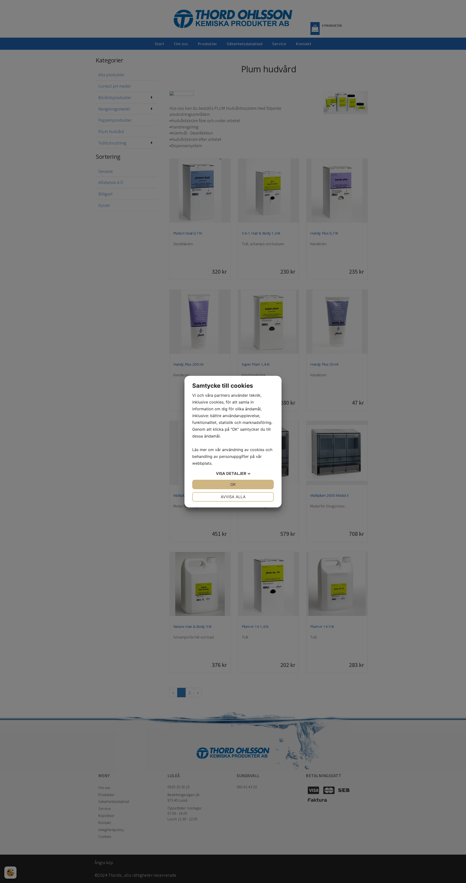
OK (233, 484)
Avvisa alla (233, 496)
